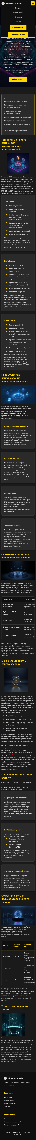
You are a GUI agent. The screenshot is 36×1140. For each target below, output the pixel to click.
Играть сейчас (18, 27)
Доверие (18, 21)
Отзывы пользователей (12, 1122)
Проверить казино (18, 35)
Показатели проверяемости (13, 1119)
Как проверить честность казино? (16, 121)
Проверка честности (10, 1103)
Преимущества (18, 12)
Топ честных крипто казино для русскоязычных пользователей (16, 100)
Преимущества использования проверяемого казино (15, 106)
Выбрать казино (18, 79)
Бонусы (18, 8)
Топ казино (7, 1097)
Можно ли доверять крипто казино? (17, 117)
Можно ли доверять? (11, 1125)
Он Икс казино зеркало (17, 755)
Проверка (18, 17)
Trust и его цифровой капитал (15, 130)
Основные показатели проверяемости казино (12, 112)
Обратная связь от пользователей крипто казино (17, 125)
